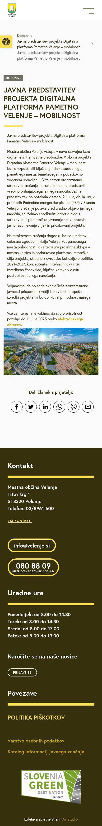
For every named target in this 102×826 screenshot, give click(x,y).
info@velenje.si (32, 545)
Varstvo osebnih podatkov (36, 741)
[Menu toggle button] (88, 12)
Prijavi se (22, 672)
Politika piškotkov (36, 717)
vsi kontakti (20, 521)
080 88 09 (33, 567)
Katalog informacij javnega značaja (46, 751)
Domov (23, 35)
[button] (6, 41)
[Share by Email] (88, 407)
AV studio (70, 819)
